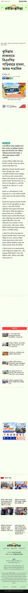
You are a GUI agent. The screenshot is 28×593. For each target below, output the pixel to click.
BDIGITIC (21, 591)
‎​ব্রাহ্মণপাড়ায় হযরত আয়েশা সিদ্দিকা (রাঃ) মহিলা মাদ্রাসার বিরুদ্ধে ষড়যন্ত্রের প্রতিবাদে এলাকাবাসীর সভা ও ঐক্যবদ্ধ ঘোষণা (20, 529)
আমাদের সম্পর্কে (6, 548)
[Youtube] (22, 1)
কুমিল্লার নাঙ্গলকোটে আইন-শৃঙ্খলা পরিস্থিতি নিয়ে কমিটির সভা (16, 382)
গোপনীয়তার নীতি (22, 548)
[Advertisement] (14, 26)
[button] (3, 78)
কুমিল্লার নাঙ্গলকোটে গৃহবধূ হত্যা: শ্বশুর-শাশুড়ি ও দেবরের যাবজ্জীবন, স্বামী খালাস (7, 528)
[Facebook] (19, 1)
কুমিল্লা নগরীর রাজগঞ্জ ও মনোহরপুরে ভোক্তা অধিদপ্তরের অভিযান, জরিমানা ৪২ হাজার (17, 363)
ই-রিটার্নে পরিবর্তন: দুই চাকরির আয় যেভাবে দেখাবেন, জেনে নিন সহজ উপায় (17, 345)
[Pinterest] (26, 1)
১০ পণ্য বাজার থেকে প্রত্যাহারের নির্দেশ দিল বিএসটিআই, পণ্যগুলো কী (15, 335)
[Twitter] (21, 1)
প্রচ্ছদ (2, 43)
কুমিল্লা (5, 43)
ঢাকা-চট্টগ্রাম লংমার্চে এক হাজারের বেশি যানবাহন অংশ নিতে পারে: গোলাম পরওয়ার (16, 373)
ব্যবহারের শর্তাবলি (14, 548)
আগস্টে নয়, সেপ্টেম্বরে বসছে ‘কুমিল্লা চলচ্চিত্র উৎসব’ (16, 353)
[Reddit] (24, 1)
